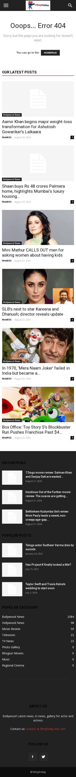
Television (8, 635)
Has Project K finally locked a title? (48, 564)
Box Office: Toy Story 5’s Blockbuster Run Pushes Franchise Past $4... (36, 430)
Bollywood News (11, 114)
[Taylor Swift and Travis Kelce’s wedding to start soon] (12, 589)
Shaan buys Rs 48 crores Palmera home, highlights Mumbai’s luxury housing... (33, 191)
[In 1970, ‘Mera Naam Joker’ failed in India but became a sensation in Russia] (38, 345)
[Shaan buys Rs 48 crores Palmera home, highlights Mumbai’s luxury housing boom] (38, 163)
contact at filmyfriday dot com (46, 729)
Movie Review (11, 629)
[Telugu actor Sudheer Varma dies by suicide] (12, 550)
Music (6, 659)
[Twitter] (44, 757)
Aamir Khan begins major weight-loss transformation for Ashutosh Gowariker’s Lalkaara (37, 126)
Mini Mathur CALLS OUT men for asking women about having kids (33, 253)
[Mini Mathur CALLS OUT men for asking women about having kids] (38, 227)
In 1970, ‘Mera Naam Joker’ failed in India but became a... (36, 371)
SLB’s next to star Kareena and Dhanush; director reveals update (32, 312)
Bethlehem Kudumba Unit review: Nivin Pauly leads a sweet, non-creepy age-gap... (47, 515)
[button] (70, 5)
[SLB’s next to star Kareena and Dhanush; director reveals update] (38, 286)
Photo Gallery (11, 647)
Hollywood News (13, 623)
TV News (8, 641)
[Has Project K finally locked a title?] (12, 570)
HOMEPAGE (50, 53)
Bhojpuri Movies (13, 653)
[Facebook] (33, 757)
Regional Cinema (13, 665)
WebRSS (7, 137)
